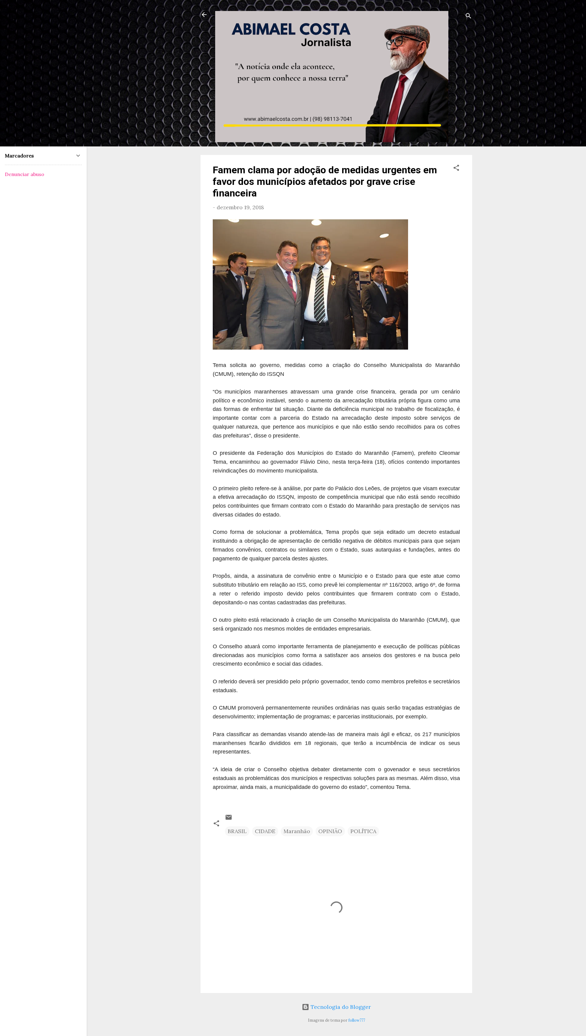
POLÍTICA (363, 831)
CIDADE (265, 831)
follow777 (356, 1020)
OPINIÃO (330, 831)
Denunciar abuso (24, 174)
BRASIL (237, 831)
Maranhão (297, 831)
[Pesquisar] (468, 16)
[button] (456, 168)
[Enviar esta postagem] (228, 818)
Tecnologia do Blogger (340, 1006)
